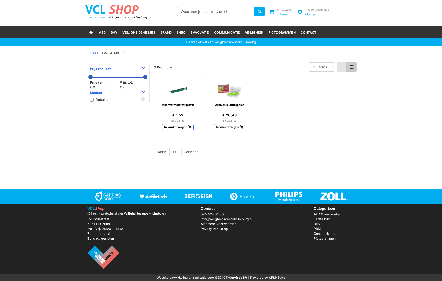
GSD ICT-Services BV (231, 277)
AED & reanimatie (327, 214)
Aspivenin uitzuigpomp (229, 105)
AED (102, 32)
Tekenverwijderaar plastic (178, 105)
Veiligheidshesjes (138, 32)
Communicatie (227, 32)
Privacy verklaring (214, 229)
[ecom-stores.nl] (103, 257)
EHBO (181, 32)
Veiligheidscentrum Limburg (144, 213)
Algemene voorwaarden (218, 224)
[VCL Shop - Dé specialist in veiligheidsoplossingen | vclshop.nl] (91, 32)
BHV (114, 32)
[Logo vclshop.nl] (116, 11)
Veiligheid (254, 32)
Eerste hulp (322, 219)
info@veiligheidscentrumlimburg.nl (226, 219)
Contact (308, 32)
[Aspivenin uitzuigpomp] (230, 90)
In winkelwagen (176, 127)
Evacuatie (200, 32)
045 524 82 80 (212, 214)
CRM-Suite (277, 277)
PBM (317, 229)
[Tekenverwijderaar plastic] (178, 90)
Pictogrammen (282, 32)
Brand (166, 32)
